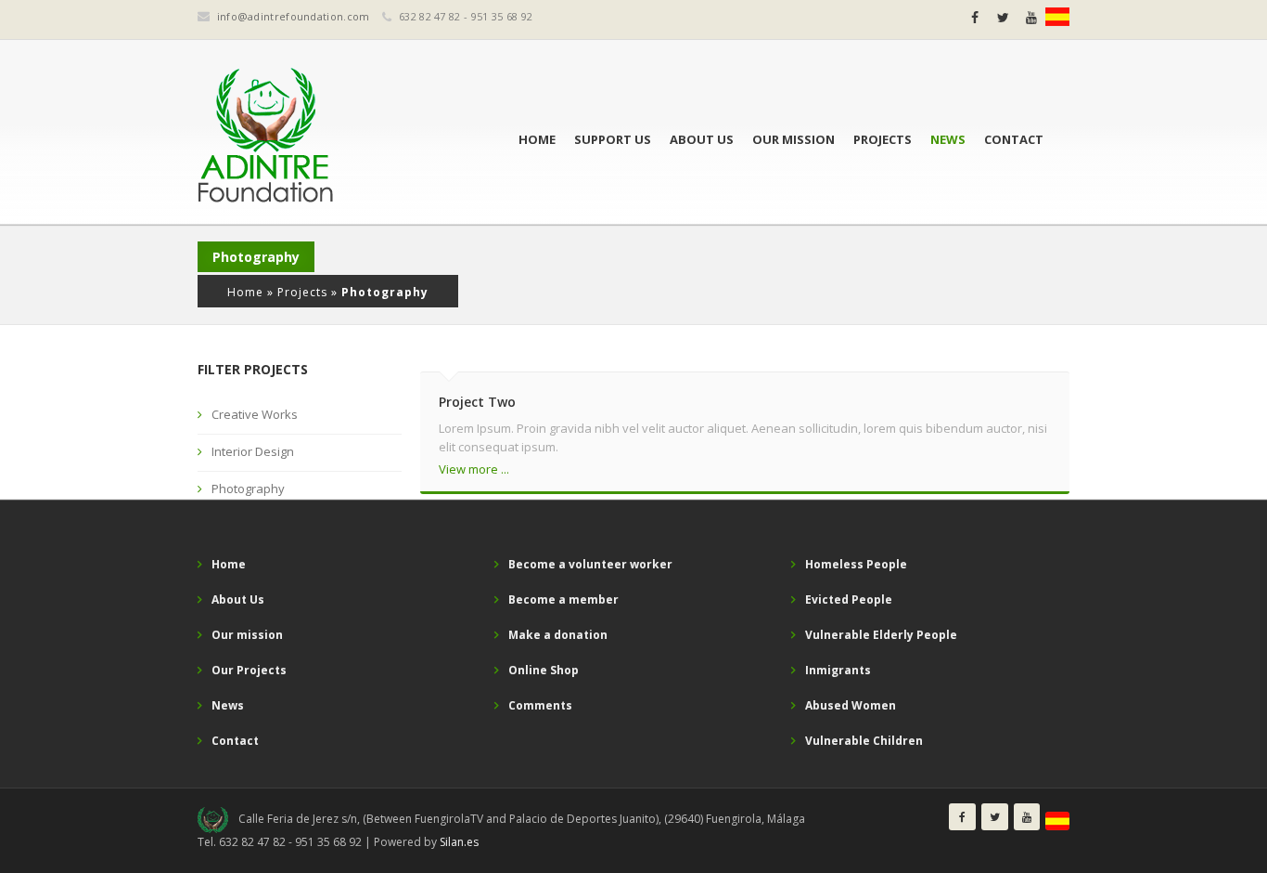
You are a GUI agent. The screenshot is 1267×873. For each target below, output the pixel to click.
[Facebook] (975, 17)
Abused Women (850, 705)
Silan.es (459, 842)
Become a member (563, 599)
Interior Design (252, 451)
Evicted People (848, 599)
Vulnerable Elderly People (881, 635)
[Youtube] (1031, 17)
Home (537, 139)
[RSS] (1057, 16)
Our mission (793, 139)
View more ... (474, 469)
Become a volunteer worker (590, 564)
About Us (702, 139)
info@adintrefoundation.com (293, 16)
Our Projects (249, 670)
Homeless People (856, 564)
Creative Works (254, 414)
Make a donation (558, 635)
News (948, 139)
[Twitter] (1003, 17)
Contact (1013, 139)
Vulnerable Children (864, 741)
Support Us (612, 139)
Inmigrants (838, 670)
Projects (882, 139)
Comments (540, 705)
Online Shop (543, 670)
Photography (248, 488)
